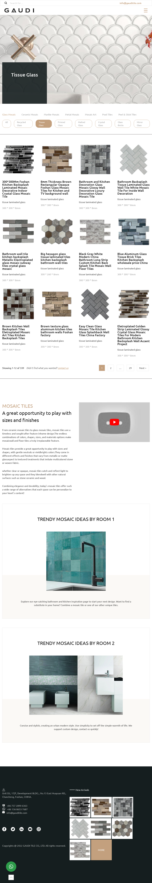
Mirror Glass (140, 124)
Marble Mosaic (51, 114)
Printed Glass (61, 124)
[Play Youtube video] (114, 422)
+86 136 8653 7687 (17, 809)
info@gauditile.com (130, 3)
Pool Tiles (107, 114)
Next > (142, 367)
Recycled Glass (21, 124)
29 (130, 367)
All (6, 122)
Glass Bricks (121, 124)
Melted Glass (81, 124)
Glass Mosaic (9, 114)
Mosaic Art (90, 114)
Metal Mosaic (72, 114)
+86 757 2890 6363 (16, 805)
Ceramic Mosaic (30, 114)
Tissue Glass (42, 124)
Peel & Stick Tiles (127, 114)
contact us (63, 367)
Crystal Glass (101, 124)
